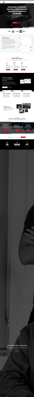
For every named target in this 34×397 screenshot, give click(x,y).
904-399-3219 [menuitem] (25, 0)
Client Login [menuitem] (28, 0)
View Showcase (23, 137)
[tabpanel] (26, 81)
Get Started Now (5, 87)
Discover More (14, 22)
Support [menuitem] (31, 0)
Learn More (8, 69)
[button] (17, 2)
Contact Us (19, 22)
